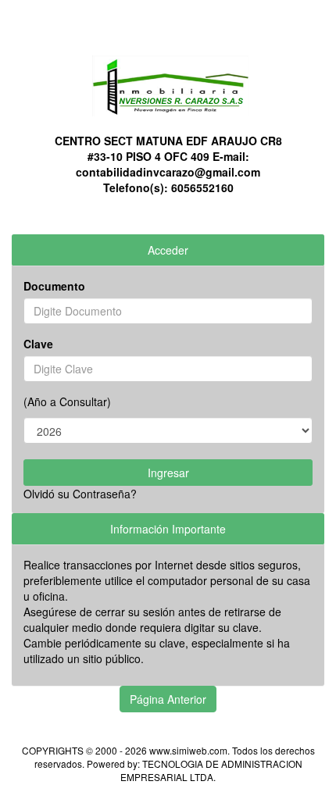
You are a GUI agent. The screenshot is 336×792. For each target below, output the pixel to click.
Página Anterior (168, 699)
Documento (54, 286)
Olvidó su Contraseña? (80, 493)
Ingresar (168, 472)
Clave (38, 343)
